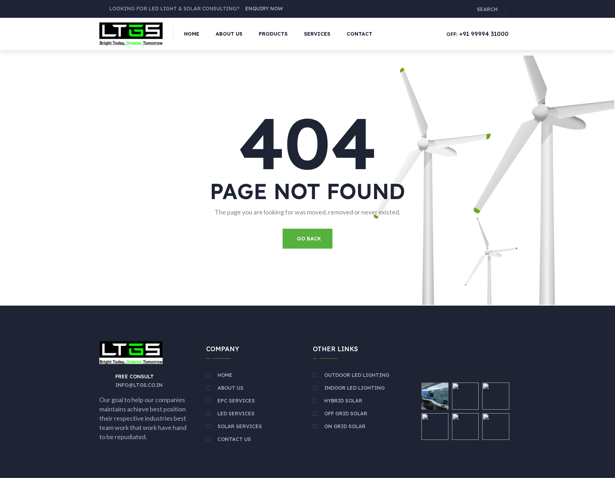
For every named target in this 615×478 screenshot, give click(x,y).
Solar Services (239, 426)
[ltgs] (131, 33)
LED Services (235, 413)
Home (191, 34)
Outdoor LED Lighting (356, 375)
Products (273, 34)
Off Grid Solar (345, 413)
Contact (359, 34)
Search (487, 9)
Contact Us (234, 439)
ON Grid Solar (345, 426)
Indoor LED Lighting (354, 388)
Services (317, 34)
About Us (229, 34)
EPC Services (236, 401)
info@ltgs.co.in (139, 385)
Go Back (309, 238)
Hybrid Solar (343, 401)
